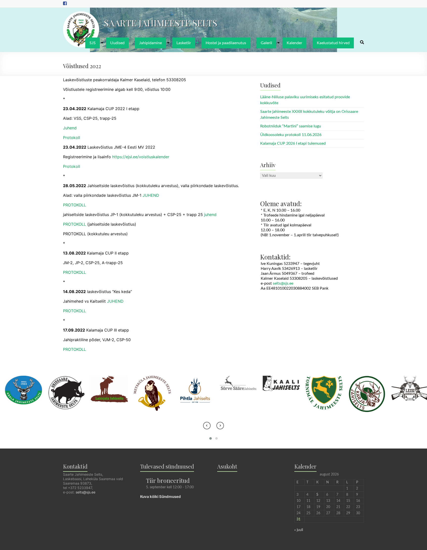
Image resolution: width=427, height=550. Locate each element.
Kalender (294, 43)
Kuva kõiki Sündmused (160, 496)
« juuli (298, 530)
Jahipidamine (150, 43)
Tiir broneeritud (168, 480)
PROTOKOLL (74, 204)
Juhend (70, 127)
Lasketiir (183, 43)
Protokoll (71, 137)
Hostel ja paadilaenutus (226, 43)
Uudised (117, 43)
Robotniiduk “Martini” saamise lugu (290, 126)
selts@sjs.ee (283, 283)
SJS (92, 43)
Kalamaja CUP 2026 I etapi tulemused (293, 143)
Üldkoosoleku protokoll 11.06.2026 (290, 135)
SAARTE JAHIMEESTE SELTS (160, 23)
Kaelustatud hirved (333, 43)
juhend (210, 214)
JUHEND (151, 195)
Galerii (266, 43)
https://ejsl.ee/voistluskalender (140, 156)
